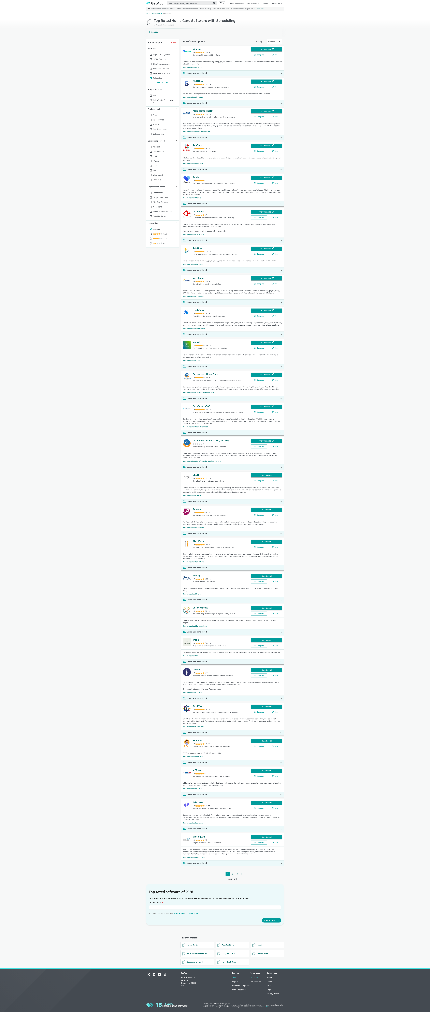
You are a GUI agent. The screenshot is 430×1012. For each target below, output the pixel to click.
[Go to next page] (242, 874)
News (269, 986)
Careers (270, 981)
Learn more (260, 9)
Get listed (253, 977)
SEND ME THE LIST (272, 920)
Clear (173, 42)
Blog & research (253, 3)
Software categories (236, 3)
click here (266, 1007)
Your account (255, 981)
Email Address (156, 903)
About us (264, 3)
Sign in (235, 981)
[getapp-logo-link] (156, 3)
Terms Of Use (178, 913)
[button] (162, 48)
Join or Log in (277, 3)
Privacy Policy (192, 913)
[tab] (153, 32)
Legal (269, 990)
